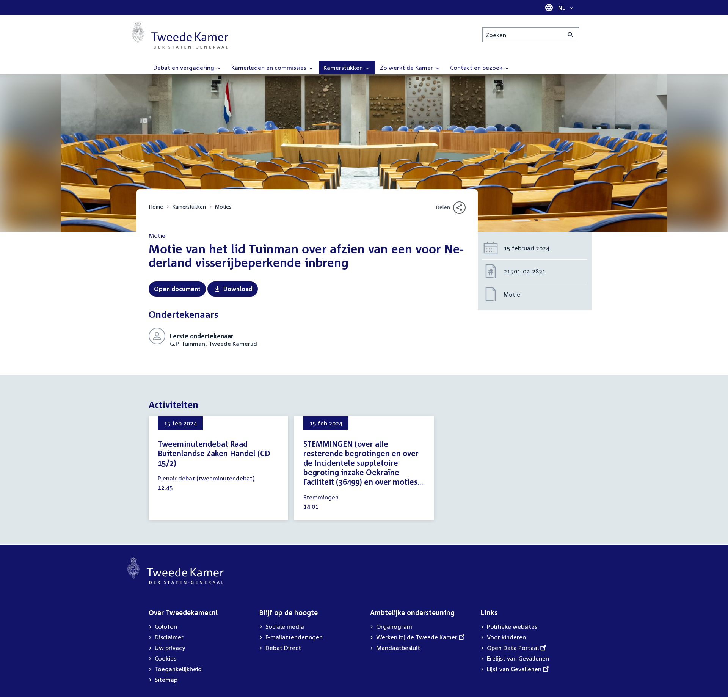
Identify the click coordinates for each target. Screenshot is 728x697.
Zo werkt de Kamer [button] (407, 67)
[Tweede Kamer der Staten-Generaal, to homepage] (180, 35)
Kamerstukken (189, 206)
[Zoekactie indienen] (570, 34)
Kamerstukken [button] (343, 67)
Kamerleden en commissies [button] (269, 67)
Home (156, 206)
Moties (223, 206)
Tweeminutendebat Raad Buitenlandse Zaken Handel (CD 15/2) (214, 453)
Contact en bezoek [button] (477, 67)
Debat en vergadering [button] (184, 67)
